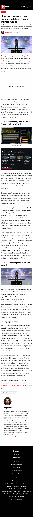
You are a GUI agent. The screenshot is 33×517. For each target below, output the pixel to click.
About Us (16, 461)
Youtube (17, 457)
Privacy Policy (16, 477)
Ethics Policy (16, 467)
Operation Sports (26, 491)
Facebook (17, 451)
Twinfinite (19, 483)
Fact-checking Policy (16, 470)
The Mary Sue (8, 494)
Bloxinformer (12, 496)
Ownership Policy (16, 474)
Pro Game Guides (10, 483)
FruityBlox (26, 494)
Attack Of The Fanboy (13, 486)
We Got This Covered (13, 489)
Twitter (17, 454)
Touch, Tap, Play (17, 494)
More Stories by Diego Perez (12, 436)
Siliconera (23, 486)
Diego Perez (8, 32)
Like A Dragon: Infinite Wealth (9, 392)
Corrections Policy (16, 464)
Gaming (3, 12)
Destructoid (23, 489)
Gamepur (25, 483)
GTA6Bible (21, 496)
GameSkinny (16, 491)
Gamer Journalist (7, 491)
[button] (30, 7)
